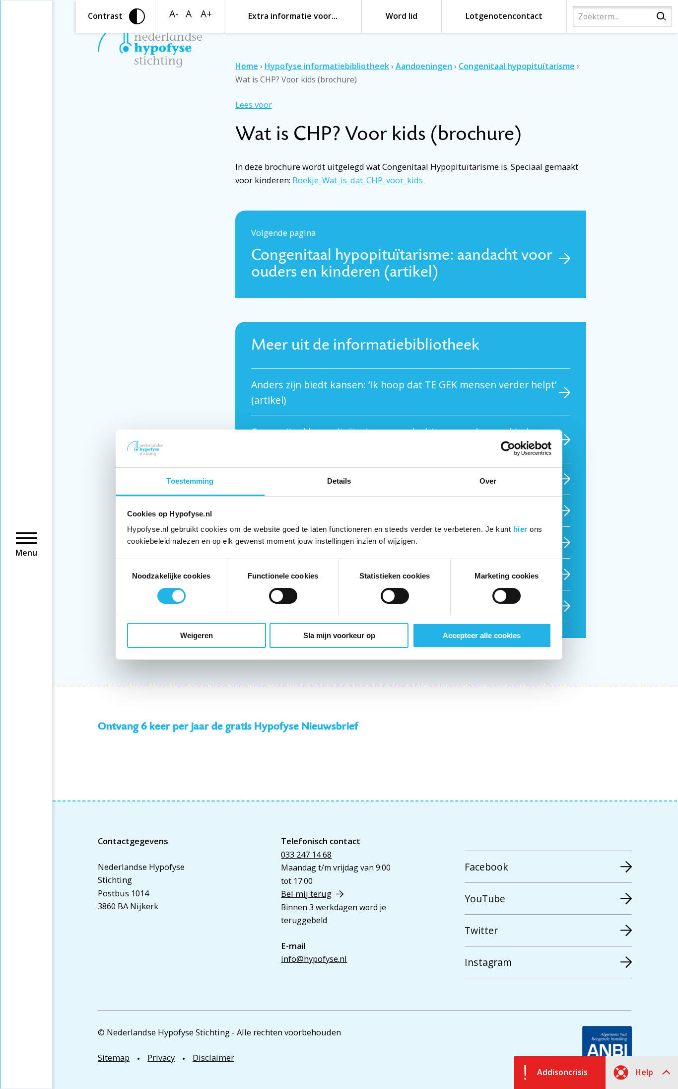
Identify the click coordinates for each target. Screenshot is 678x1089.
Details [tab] (339, 481)
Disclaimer (213, 1057)
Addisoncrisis (562, 1072)
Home (246, 66)
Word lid (401, 15)
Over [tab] (487, 481)
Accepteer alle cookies (482, 635)
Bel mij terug (306, 893)
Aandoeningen (424, 66)
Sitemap (114, 1057)
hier (520, 529)
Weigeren (196, 635)
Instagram (488, 962)
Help (644, 1072)
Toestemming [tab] (189, 481)
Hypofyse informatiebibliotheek (327, 66)
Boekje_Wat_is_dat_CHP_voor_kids (357, 180)
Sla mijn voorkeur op (339, 635)
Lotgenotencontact (504, 15)
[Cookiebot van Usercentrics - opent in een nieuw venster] (508, 448)
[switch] (283, 596)
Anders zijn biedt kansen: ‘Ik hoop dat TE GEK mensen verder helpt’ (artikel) (403, 392)
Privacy (161, 1057)
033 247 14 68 (306, 854)
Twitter (481, 930)
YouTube (485, 898)
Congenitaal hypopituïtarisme (517, 66)
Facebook (486, 866)
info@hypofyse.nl (314, 958)
